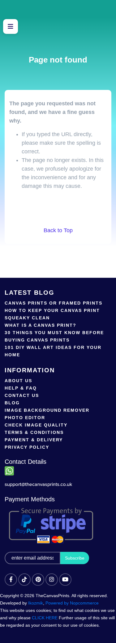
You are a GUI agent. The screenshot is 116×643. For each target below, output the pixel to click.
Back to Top (58, 230)
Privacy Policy (27, 447)
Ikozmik (35, 603)
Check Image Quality (36, 425)
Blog (12, 402)
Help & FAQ (21, 388)
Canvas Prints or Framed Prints (53, 303)
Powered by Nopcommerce (72, 603)
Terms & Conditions (34, 432)
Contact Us (22, 395)
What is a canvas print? (40, 325)
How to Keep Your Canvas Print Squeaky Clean (52, 314)
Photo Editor (25, 417)
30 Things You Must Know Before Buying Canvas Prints (54, 336)
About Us (18, 380)
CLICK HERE (45, 617)
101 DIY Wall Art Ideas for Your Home (53, 351)
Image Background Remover (47, 410)
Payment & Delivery (34, 439)
